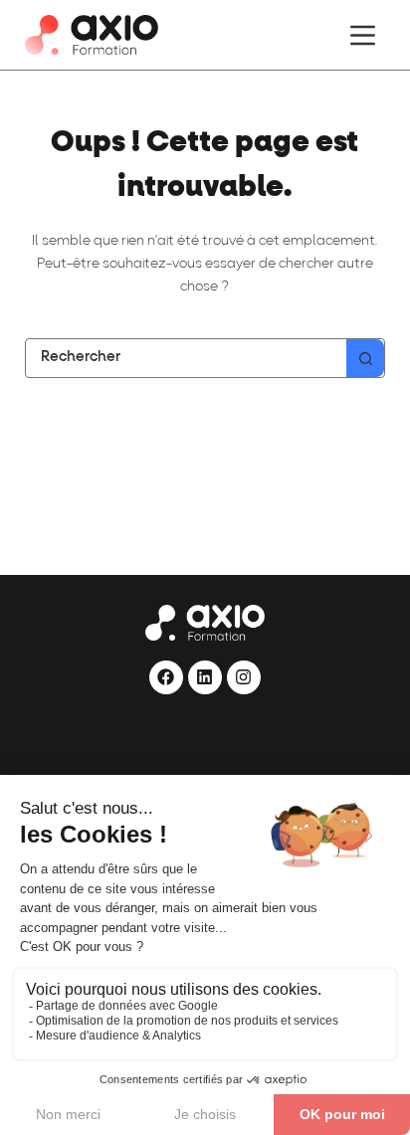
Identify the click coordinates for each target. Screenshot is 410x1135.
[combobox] (186, 358)
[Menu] (362, 35)
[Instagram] (244, 677)
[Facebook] (166, 677)
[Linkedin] (205, 677)
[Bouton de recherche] (365, 358)
